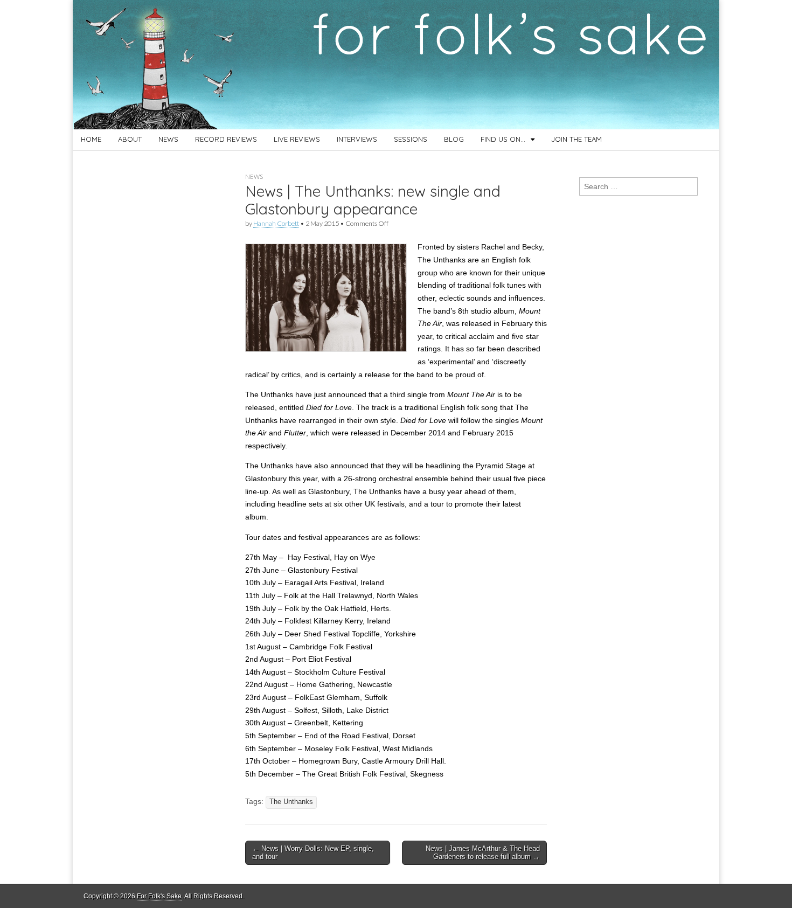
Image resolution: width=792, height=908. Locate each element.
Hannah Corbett (276, 223)
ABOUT (130, 139)
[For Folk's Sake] (396, 64)
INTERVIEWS (357, 139)
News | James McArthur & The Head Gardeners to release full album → (483, 852)
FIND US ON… (503, 139)
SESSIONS (410, 139)
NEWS (168, 139)
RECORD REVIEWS (226, 139)
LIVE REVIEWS (297, 139)
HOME (91, 139)
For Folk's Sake (159, 896)
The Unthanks (291, 802)
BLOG (454, 139)
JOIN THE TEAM (576, 139)
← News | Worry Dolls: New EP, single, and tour (313, 852)
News (254, 176)
